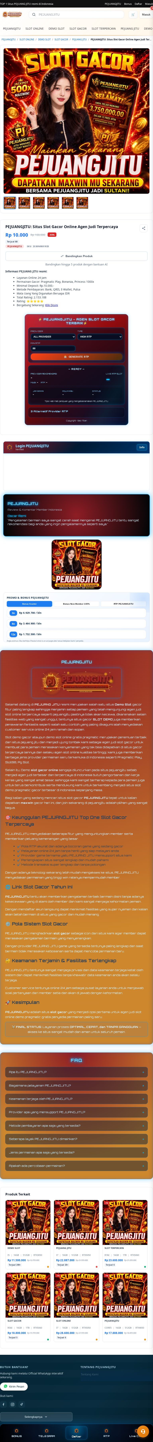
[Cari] (34, 14)
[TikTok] (21, 1404)
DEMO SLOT (57, 28)
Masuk (149, 4)
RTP (106, 1436)
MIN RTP (35, 343)
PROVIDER (37, 331)
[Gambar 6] (82, 202)
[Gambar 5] (67, 202)
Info (141, 447)
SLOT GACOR (78, 28)
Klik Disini (51, 305)
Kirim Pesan (16, 1386)
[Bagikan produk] (144, 228)
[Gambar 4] (53, 202)
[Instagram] (12, 1404)
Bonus (128, 4)
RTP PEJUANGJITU (123, 604)
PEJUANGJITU (113, 4)
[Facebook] (3, 1404)
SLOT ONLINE (35, 28)
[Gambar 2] (24, 202)
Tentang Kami (89, 1374)
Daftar (138, 4)
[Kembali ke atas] (144, 1421)
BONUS (17, 1436)
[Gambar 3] (38, 202)
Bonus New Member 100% (76, 604)
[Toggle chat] (143, 1431)
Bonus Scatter (29, 604)
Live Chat (136, 1436)
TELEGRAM (46, 1436)
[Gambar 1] (9, 202)
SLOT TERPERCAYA (104, 28)
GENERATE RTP (76, 356)
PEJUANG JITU (130, 28)
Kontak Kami (89, 1381)
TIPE (80, 331)
